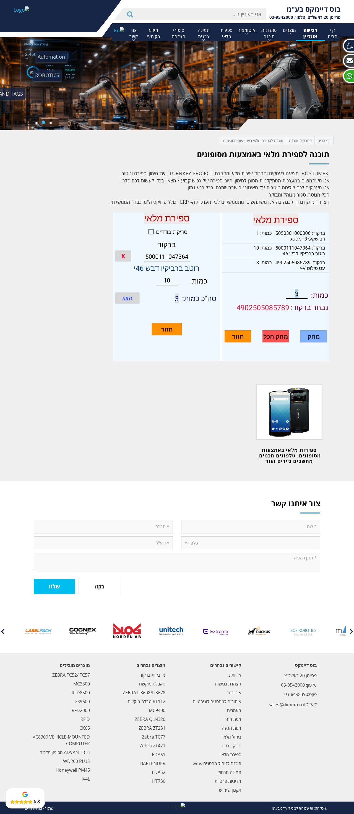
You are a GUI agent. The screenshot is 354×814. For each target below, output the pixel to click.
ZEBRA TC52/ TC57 (71, 675)
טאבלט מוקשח (152, 684)
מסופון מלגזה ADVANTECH (65, 752)
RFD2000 (81, 710)
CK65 (84, 728)
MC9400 (157, 710)
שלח (54, 586)
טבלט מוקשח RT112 (146, 701)
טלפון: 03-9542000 (287, 17)
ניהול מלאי (231, 737)
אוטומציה (246, 30)
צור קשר (133, 33)
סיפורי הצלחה (179, 33)
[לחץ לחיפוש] (131, 14)
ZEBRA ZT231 (152, 728)
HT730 (158, 781)
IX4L (86, 779)
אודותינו (234, 675)
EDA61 (158, 755)
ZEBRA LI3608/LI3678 (144, 693)
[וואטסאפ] (348, 76)
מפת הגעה (231, 728)
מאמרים (234, 710)
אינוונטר (234, 693)
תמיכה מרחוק (229, 772)
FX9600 (82, 701)
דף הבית (332, 33)
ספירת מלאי (227, 33)
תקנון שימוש (230, 790)
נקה (99, 586)
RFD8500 (81, 693)
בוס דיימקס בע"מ (313, 9)
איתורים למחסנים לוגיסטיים (217, 701)
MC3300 (81, 684)
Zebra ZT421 (152, 746)
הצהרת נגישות (228, 684)
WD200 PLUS (76, 761)
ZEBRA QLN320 (150, 719)
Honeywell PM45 (73, 770)
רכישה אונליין (310, 33)
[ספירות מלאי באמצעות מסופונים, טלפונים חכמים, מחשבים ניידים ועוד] (289, 412)
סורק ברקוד (231, 746)
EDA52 (158, 772)
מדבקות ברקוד (152, 675)
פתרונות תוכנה (269, 33)
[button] (348, 46)
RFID (85, 719)
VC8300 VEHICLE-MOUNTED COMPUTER (61, 740)
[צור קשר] (348, 61)
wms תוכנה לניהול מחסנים (216, 763)
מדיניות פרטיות (228, 781)
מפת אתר (233, 719)
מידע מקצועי (153, 33)
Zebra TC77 (153, 737)
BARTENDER (152, 763)
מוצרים (289, 30)
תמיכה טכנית (204, 33)
